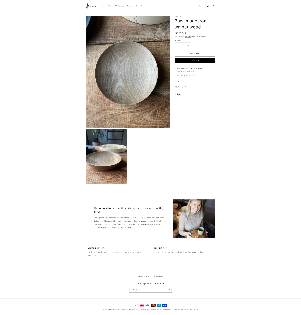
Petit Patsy (111, 309)
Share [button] (179, 94)
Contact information (181, 309)
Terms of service (156, 309)
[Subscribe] (169, 290)
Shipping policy (168, 309)
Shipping (188, 36)
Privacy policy (144, 309)
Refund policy (133, 309)
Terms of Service (144, 276)
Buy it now (194, 60)
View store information (186, 75)
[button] (207, 6)
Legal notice (194, 309)
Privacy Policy (158, 276)
